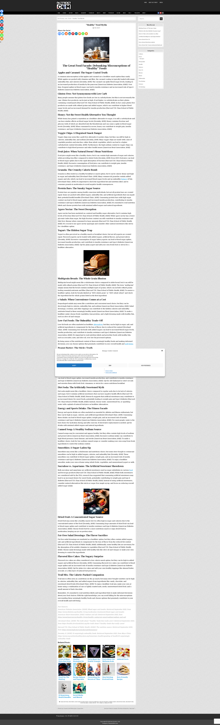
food (131, 470)
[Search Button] (163, 13)
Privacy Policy (109, 370)
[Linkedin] (69, 33)
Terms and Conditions (111, 372)
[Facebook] (59, 33)
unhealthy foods (108, 703)
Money (104, 13)
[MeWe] (76, 33)
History (71, 13)
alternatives (98, 324)
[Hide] (0, 42)
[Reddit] (66, 33)
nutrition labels (85, 703)
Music (124, 13)
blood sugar (78, 701)
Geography (83, 13)
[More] (86, 33)
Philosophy (137, 13)
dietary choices (85, 701)
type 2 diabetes (100, 703)
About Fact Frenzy (153, 2)
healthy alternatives (94, 701)
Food (129, 13)
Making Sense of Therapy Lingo (147, 28)
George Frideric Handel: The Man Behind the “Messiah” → (120, 708)
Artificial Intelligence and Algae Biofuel (149, 36)
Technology (91, 13)
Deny (110, 365)
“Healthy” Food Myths (96, 25)
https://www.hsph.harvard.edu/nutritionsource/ (79, 630)
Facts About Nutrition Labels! (147, 42)
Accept (74, 365)
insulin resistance (121, 701)
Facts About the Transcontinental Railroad (150, 45)
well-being (129, 344)
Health (76, 13)
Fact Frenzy (61, 716)
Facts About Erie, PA (144, 39)
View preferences (146, 365)
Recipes (142, 58)
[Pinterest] (72, 33)
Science (64, 13)
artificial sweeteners (69, 701)
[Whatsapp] (82, 33)
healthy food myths (104, 701)
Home (145, 2)
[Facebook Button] (158, 13)
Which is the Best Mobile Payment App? (150, 31)
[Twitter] (62, 33)
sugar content (92, 703)
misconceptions (130, 701)
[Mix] (79, 33)
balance (124, 179)
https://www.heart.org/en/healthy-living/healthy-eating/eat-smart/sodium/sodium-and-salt (92, 617)
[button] (162, 351)
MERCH (161, 2)
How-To (98, 13)
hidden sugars (112, 701)
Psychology (111, 13)
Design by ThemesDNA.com (110, 723)
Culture (118, 13)
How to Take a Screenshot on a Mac (148, 33)
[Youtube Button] (161, 13)
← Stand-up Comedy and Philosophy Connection (70, 708)
